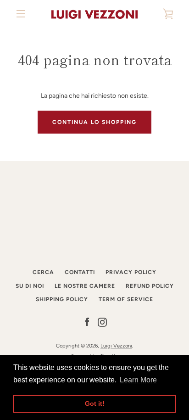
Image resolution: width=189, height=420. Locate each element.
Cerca (43, 272)
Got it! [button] (95, 403)
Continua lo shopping (94, 122)
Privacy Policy (131, 272)
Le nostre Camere (85, 286)
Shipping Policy (62, 299)
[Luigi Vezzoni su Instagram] (102, 322)
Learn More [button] (138, 380)
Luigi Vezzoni (116, 345)
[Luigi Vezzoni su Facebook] (87, 322)
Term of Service (126, 299)
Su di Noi (30, 286)
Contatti (80, 272)
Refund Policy (150, 286)
